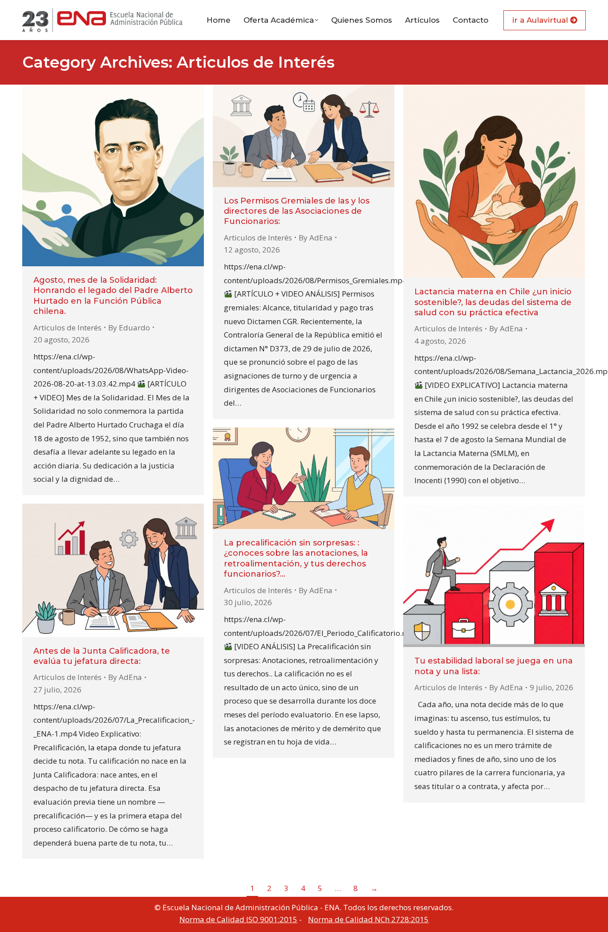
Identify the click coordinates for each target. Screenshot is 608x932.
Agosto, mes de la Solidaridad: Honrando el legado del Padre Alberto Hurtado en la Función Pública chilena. (113, 295)
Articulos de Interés (67, 327)
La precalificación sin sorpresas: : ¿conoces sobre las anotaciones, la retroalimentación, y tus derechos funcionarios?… (296, 558)
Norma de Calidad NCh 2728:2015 (368, 919)
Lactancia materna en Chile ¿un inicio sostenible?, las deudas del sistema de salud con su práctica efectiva (493, 302)
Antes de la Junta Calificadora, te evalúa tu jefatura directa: (101, 656)
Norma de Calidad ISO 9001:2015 (238, 919)
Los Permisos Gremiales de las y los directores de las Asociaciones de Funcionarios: (296, 211)
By (129, 327)
